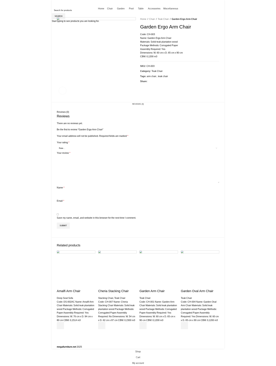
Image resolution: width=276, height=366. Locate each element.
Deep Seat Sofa (65, 298)
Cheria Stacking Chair (113, 291)
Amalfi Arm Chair (68, 291)
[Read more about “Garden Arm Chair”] (143, 325)
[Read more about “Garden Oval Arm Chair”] (184, 325)
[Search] (138, 3)
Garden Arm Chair (152, 291)
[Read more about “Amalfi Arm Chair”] (60, 325)
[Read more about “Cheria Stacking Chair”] (101, 325)
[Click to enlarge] (62, 90)
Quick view (60, 332)
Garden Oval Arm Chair (197, 291)
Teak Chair (119, 298)
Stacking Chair (105, 298)
